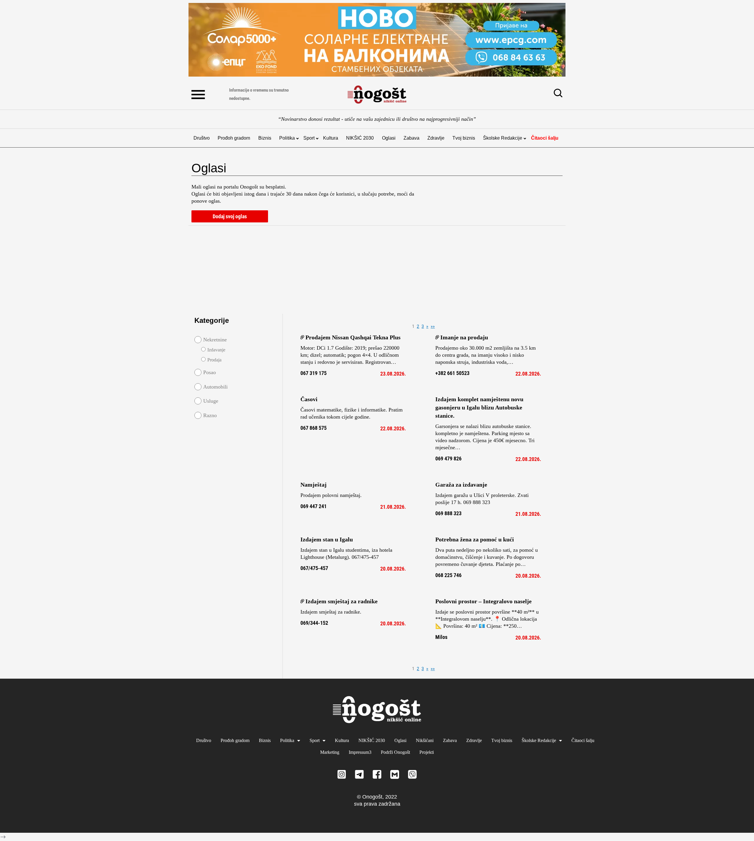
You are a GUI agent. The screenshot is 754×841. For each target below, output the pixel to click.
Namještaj (313, 484)
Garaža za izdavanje (461, 484)
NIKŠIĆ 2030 (360, 138)
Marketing (329, 752)
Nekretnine (215, 340)
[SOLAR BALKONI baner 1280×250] (377, 40)
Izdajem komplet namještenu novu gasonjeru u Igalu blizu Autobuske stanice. (479, 407)
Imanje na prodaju (464, 337)
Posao (209, 372)
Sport (309, 138)
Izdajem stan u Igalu (326, 539)
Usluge (210, 401)
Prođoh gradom (234, 138)
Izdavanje (216, 349)
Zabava (411, 138)
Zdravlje (435, 138)
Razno (210, 415)
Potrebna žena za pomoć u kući (474, 539)
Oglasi (389, 138)
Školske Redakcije (502, 138)
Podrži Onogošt (395, 752)
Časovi (309, 399)
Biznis (264, 138)
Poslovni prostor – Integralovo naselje (483, 601)
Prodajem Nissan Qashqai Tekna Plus (353, 337)
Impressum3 (360, 752)
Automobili (215, 387)
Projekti (426, 752)
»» (433, 326)
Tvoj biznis (463, 138)
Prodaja (214, 359)
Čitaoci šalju (544, 138)
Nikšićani (425, 740)
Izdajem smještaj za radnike (341, 601)
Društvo (202, 138)
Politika (287, 138)
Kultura (330, 138)
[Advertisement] (265, 268)
